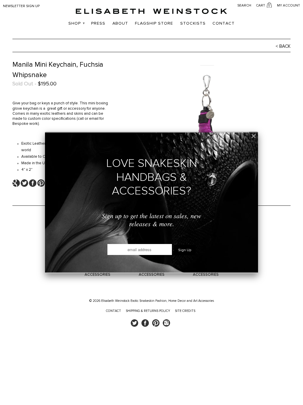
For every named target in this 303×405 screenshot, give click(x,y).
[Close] (253, 136)
